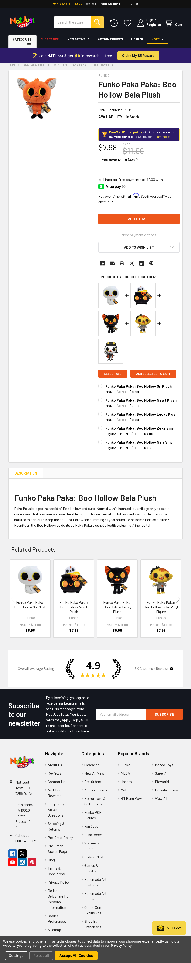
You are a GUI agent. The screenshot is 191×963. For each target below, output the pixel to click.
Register (153, 24)
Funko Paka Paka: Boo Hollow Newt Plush (141, 400)
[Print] (122, 263)
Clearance (50, 39)
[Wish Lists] (128, 23)
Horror (137, 39)
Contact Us (56, 781)
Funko (125, 765)
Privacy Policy (59, 882)
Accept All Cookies (76, 955)
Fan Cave (91, 826)
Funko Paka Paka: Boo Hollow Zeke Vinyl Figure (161, 607)
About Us (55, 765)
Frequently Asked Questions (56, 809)
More (155, 39)
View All (161, 798)
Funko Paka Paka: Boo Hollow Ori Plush (138, 386)
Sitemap (54, 929)
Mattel (125, 790)
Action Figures (110, 39)
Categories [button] (22, 39)
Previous (13, 599)
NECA (125, 773)
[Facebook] (102, 263)
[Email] (112, 263)
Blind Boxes (93, 834)
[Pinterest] (151, 263)
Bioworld (162, 781)
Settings (16, 955)
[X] (132, 263)
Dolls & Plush (94, 857)
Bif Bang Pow (131, 798)
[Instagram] (22, 862)
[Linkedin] (141, 263)
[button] (139, 247)
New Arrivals (78, 39)
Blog (51, 860)
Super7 (160, 773)
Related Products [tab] (33, 549)
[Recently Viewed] (114, 23)
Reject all (41, 955)
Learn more (162, 137)
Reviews (54, 773)
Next (178, 599)
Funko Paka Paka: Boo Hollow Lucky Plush (141, 414)
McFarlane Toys (167, 790)
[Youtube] (12, 862)
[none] (36, 98)
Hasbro (126, 781)
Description (25, 473)
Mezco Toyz (164, 765)
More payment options (139, 235)
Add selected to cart (153, 374)
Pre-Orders (92, 781)
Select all (112, 374)
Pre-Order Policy (60, 837)
